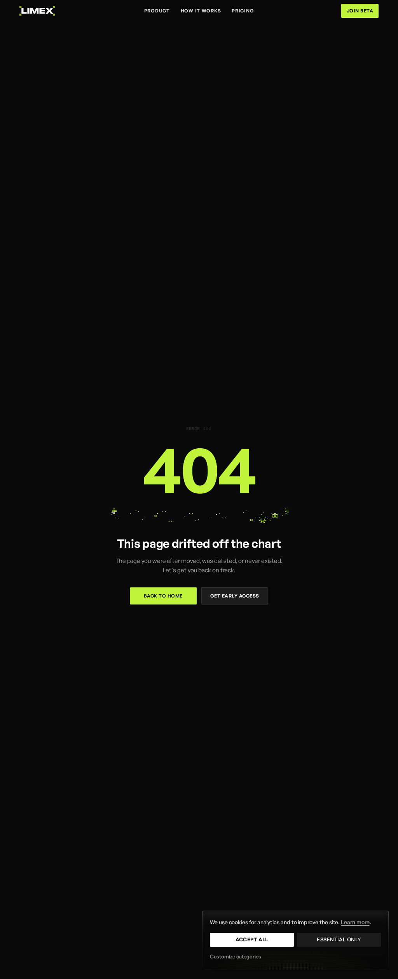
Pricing (243, 11)
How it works (201, 11)
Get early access (234, 596)
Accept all (252, 939)
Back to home (163, 596)
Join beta (360, 11)
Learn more (355, 922)
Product (157, 11)
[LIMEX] (37, 11)
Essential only (339, 939)
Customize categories (235, 956)
